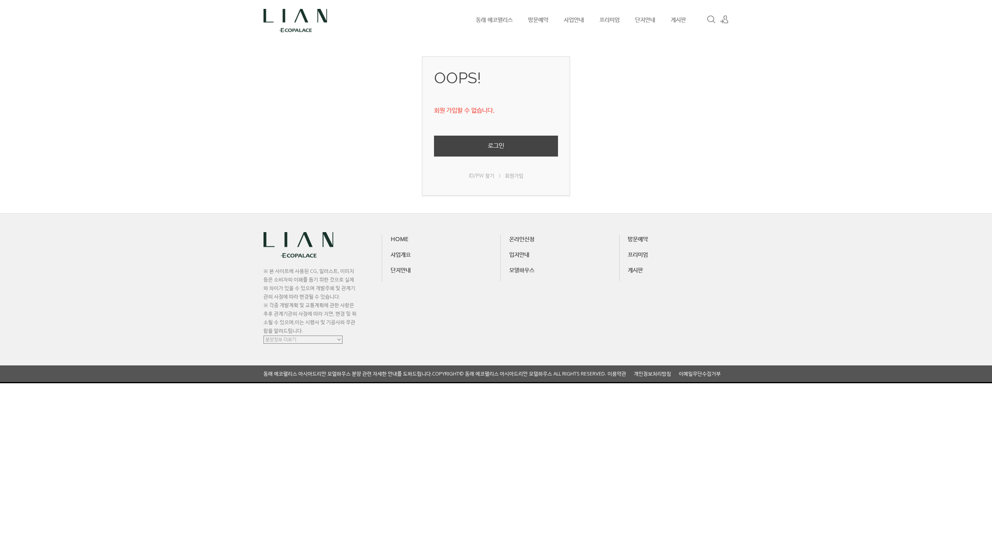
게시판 (678, 19)
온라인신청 (521, 239)
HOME (399, 239)
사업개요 (401, 254)
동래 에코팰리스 (494, 19)
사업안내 (574, 19)
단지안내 (645, 19)
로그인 (496, 146)
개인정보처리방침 (652, 374)
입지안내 (519, 254)
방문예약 (538, 19)
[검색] (711, 19)
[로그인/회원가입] (724, 19)
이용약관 (617, 374)
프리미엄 (609, 19)
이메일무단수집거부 (700, 374)
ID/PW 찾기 (481, 176)
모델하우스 (521, 270)
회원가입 (514, 176)
